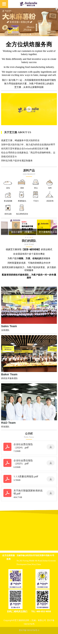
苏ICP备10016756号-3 (29, 630)
